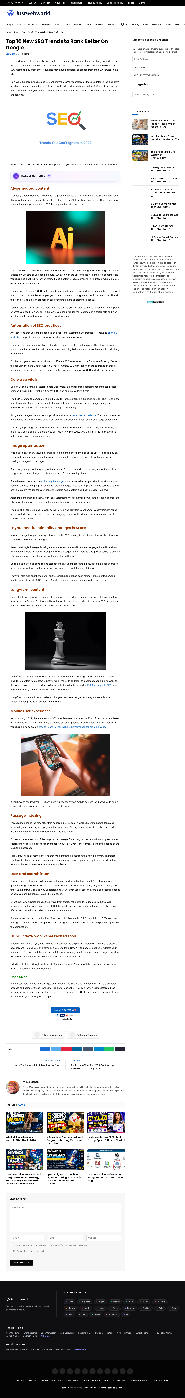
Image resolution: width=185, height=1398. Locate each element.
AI (127, 1314)
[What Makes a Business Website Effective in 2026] (24, 1122)
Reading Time (84, 1333)
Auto (145, 24)
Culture (32, 24)
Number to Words (124, 1333)
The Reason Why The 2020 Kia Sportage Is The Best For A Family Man (94, 1067)
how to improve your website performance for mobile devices (72, 726)
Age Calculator (13, 1333)
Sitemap (121, 1388)
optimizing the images (52, 481)
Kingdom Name (29, 1336)
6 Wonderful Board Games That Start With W (164, 192)
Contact (45, 2)
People (9, 24)
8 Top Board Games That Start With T (162, 227)
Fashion (156, 24)
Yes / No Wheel (63, 1349)
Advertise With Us (52, 1380)
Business (99, 24)
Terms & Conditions (115, 1380)
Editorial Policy (115, 2)
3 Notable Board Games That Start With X (164, 180)
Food (56, 24)
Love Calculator (66, 1333)
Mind (177, 24)
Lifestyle (45, 24)
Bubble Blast (12, 1349)
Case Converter (48, 1333)
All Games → (80, 1349)
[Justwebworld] (28, 13)
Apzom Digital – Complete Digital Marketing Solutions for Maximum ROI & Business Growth (65, 1179)
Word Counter (30, 1333)
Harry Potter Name (163, 1333)
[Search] (178, 3)
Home (168, 24)
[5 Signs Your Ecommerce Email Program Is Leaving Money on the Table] (65, 1122)
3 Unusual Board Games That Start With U (164, 216)
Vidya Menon (12, 54)
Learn (130, 1302)
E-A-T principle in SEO (99, 685)
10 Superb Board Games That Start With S (164, 239)
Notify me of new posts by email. (28, 1251)
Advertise (60, 2)
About (32, 2)
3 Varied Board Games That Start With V (163, 205)
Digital (123, 24)
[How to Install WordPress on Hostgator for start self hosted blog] (106, 1159)
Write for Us (160, 1380)
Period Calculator (103, 1333)
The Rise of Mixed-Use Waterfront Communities (163, 155)
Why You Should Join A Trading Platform (37, 1065)
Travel (66, 24)
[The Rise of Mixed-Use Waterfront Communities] (140, 155)
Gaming (135, 24)
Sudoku (25, 1349)
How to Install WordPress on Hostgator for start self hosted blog (105, 1177)
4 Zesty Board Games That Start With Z (163, 169)
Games (143, 2)
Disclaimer (76, 2)
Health (78, 24)
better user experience (84, 415)
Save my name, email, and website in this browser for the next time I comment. (50, 1245)
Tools (131, 2)
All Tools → (46, 1336)
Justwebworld (89, 1388)
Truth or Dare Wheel (42, 1349)
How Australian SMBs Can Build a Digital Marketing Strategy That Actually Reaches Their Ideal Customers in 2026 (24, 1179)
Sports (21, 24)
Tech (88, 24)
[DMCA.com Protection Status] (156, 303)
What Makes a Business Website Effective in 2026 (21, 1139)
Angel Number (143, 1333)
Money (112, 24)
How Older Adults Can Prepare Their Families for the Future (163, 123)
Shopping (113, 1314)
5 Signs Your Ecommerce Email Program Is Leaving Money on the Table (65, 1140)
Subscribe (140, 67)
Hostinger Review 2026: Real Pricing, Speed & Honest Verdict (106, 1139)
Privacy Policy (94, 2)
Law (83, 1314)
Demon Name (12, 1336)
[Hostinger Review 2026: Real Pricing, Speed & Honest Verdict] (106, 1122)
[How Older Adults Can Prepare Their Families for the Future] (140, 124)
